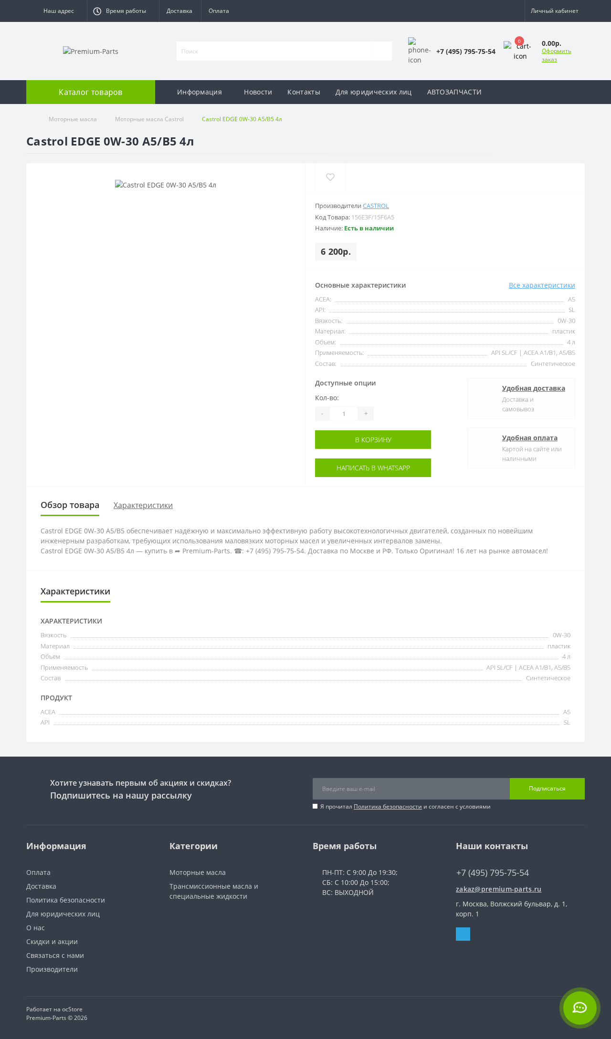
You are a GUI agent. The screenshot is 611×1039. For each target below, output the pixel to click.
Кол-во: (327, 397)
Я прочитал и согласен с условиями (405, 806)
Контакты (303, 91)
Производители (52, 969)
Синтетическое (553, 363)
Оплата (219, 11)
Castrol (376, 205)
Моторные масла (73, 119)
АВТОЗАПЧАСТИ (454, 91)
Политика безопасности (388, 806)
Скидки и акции (52, 941)
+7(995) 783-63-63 (485, 881)
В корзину (356, 439)
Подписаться (547, 788)
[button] (56, 11)
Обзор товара (70, 504)
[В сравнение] (359, 177)
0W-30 (566, 320)
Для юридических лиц (374, 91)
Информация (199, 91)
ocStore (72, 1009)
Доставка (179, 11)
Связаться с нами (55, 955)
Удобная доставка (533, 388)
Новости (258, 91)
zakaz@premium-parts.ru (499, 889)
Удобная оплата (530, 437)
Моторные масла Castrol (149, 119)
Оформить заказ (556, 55)
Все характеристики (542, 285)
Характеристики (143, 505)
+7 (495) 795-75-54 (486, 858)
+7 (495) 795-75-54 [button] (492, 872)
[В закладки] (330, 177)
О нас (35, 927)
